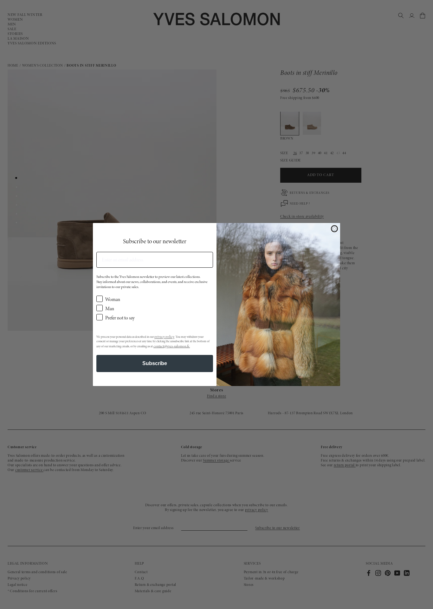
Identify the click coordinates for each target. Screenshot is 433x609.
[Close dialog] (334, 229)
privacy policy (164, 336)
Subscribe (154, 363)
